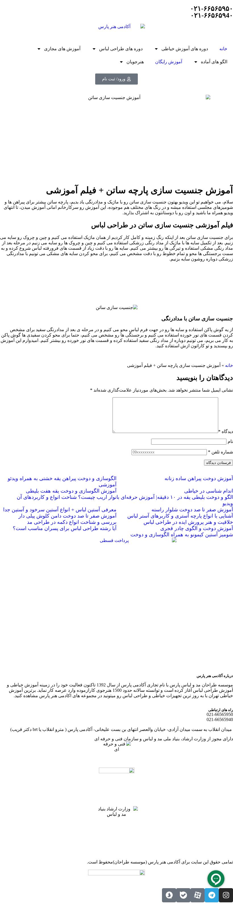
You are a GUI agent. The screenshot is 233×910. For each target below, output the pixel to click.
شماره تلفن (220, 451)
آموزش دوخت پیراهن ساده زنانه (199, 478)
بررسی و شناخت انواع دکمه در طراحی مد (71, 522)
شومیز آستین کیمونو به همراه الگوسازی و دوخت (181, 534)
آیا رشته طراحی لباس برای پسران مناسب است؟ (64, 528)
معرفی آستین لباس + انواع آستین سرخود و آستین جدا (59, 509)
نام (230, 441)
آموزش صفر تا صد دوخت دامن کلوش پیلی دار (67, 516)
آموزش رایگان (168, 61)
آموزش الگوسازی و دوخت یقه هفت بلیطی (71, 491)
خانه (223, 48)
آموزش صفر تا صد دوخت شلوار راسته (192, 509)
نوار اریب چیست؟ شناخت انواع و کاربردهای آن (66, 497)
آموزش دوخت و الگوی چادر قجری (196, 528)
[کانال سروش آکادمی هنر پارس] (169, 895)
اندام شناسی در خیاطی (208, 491)
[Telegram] (212, 895)
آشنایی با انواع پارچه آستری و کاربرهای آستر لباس (180, 516)
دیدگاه (225, 431)
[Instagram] (226, 895)
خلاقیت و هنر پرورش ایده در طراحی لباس (188, 522)
